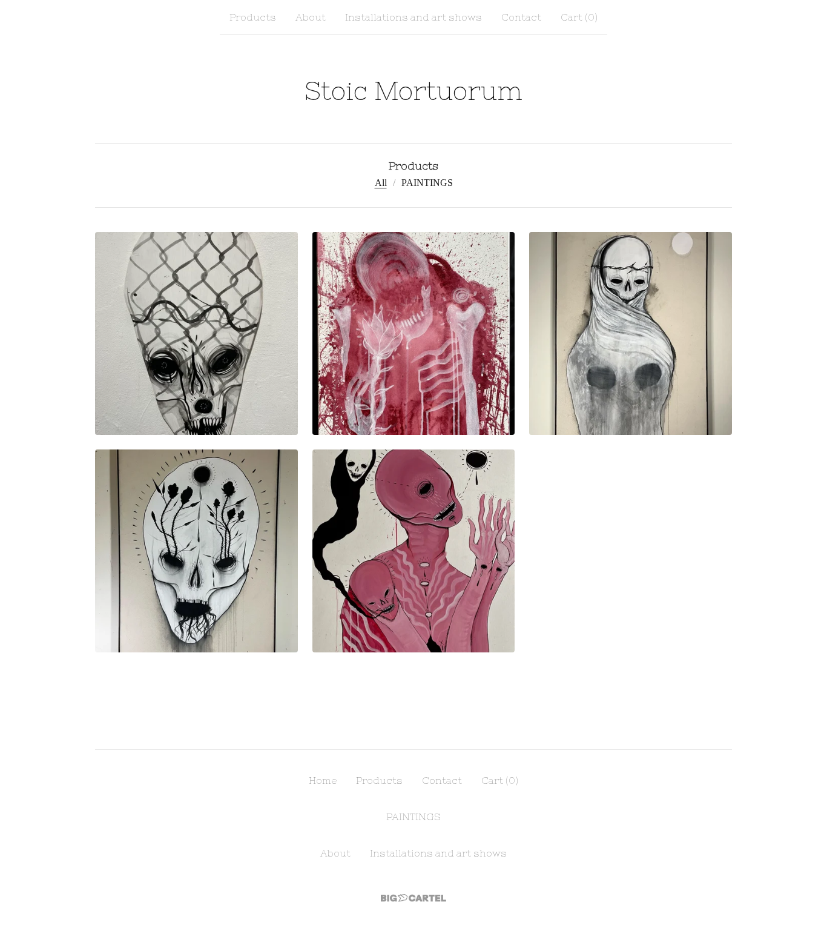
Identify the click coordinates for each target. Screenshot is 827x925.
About (310, 17)
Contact (521, 17)
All (381, 182)
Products (252, 17)
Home (323, 780)
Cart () (579, 17)
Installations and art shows (413, 17)
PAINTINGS (427, 182)
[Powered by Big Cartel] (413, 898)
